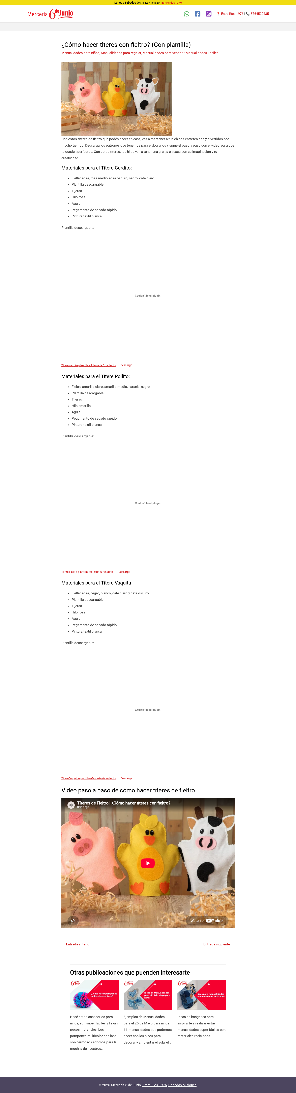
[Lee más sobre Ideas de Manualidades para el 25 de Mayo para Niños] (148, 995)
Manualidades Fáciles (202, 53)
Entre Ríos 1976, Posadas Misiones (170, 1085)
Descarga (126, 365)
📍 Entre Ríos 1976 (229, 14)
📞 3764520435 (257, 14)
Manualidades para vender (163, 53)
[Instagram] (208, 13)
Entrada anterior (76, 944)
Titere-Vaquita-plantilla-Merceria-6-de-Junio (88, 778)
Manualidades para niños (80, 53)
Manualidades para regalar (121, 53)
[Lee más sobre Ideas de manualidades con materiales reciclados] (201, 995)
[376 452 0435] (186, 13)
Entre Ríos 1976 (172, 2)
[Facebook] (197, 13)
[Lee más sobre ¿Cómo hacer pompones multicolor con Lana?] (94, 995)
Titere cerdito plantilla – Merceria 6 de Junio (88, 365)
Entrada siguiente (218, 944)
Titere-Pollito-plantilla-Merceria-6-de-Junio (87, 571)
